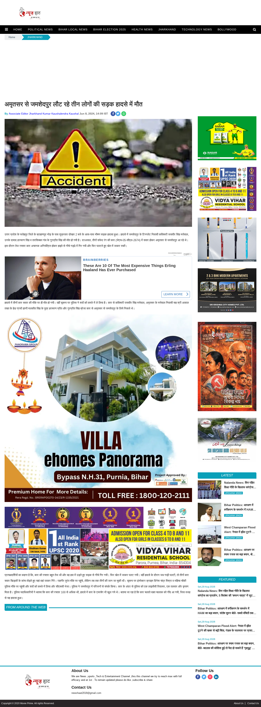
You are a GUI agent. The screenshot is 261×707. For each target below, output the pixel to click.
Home (12, 37)
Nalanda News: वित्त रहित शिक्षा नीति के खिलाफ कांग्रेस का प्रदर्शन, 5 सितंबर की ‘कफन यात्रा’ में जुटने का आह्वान (226, 595)
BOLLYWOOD (227, 29)
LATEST (227, 475)
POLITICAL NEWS (40, 29)
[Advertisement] (130, 69)
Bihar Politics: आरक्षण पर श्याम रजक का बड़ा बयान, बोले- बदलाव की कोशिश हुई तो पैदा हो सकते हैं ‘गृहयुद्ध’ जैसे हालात (227, 648)
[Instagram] (210, 676)
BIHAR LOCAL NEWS (73, 29)
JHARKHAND (167, 29)
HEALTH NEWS (142, 29)
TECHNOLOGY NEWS (197, 29)
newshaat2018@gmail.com (86, 693)
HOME (17, 29)
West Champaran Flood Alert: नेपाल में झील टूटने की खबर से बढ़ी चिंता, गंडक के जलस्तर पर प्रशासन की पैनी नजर (227, 630)
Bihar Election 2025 (109, 29)
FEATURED (227, 579)
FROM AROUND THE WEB (25, 607)
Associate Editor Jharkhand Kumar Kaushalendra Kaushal (44, 113)
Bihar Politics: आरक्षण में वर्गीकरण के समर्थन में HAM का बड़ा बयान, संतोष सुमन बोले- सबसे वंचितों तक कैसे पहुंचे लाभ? (225, 613)
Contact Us (81, 687)
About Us (79, 671)
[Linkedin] (216, 676)
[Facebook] (197, 676)
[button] (6, 29)
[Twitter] (204, 676)
